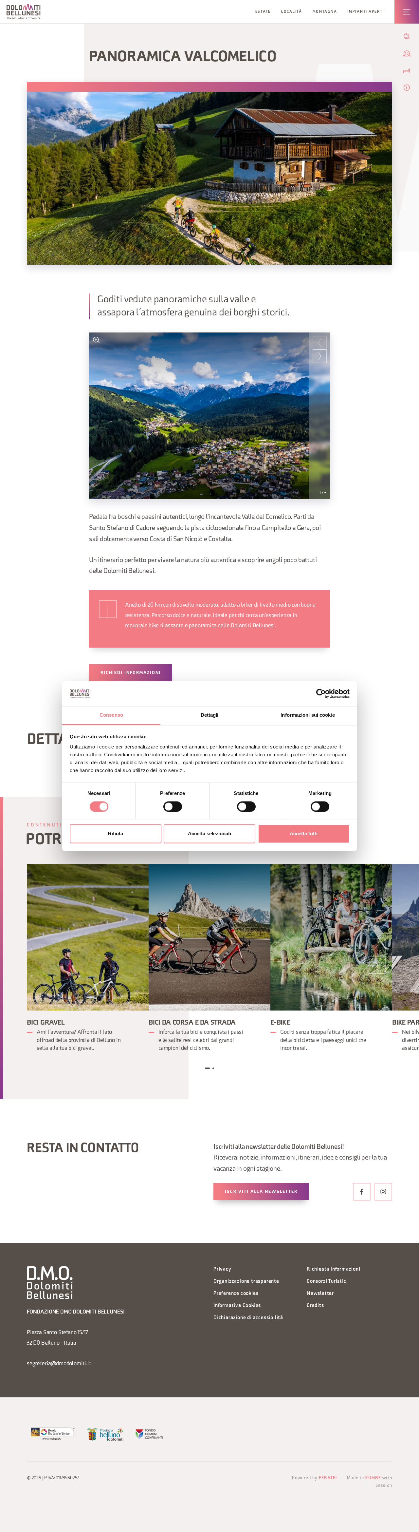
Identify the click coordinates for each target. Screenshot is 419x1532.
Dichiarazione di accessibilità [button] (248, 1317)
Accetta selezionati (209, 834)
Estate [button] (263, 12)
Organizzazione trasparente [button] (246, 1281)
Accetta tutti (304, 834)
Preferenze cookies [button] (235, 1293)
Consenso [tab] (111, 715)
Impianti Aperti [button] (365, 12)
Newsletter (320, 1293)
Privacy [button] (222, 1269)
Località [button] (291, 12)
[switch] (172, 806)
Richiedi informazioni (130, 673)
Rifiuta (115, 834)
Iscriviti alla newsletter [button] (261, 1192)
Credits (315, 1305)
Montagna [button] (325, 12)
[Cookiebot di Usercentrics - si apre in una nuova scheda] (321, 693)
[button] (24, 11)
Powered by (315, 1478)
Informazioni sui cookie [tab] (308, 715)
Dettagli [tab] (210, 715)
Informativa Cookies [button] (237, 1305)
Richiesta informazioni (333, 1269)
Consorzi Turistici (327, 1281)
